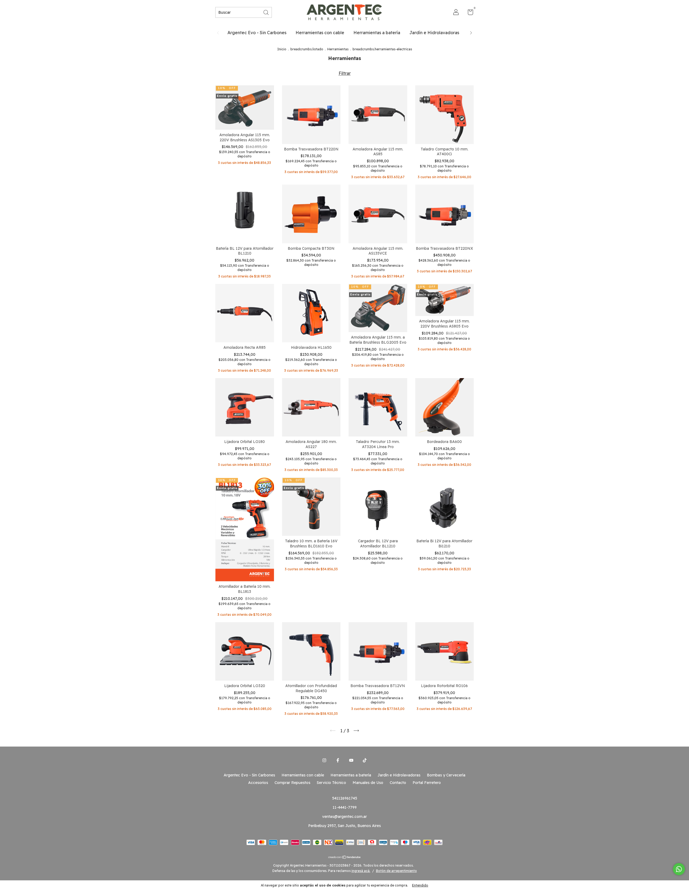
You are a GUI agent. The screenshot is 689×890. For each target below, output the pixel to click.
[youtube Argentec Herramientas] (351, 760)
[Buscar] (266, 12)
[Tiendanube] (344, 857)
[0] (468, 13)
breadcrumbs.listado (306, 49)
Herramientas (338, 49)
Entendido (420, 885)
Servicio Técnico (331, 782)
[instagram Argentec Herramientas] (324, 760)
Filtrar (345, 73)
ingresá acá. (360, 871)
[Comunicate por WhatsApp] (679, 869)
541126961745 (344, 798)
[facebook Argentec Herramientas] (338, 760)
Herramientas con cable (320, 32)
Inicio (281, 49)
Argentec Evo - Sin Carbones (256, 32)
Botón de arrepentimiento (396, 871)
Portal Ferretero (427, 782)
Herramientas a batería (376, 32)
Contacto (398, 782)
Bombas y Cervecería (446, 775)
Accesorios (258, 782)
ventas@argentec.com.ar (344, 816)
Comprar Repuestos (292, 782)
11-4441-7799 (345, 807)
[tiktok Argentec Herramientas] (365, 760)
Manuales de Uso (368, 782)
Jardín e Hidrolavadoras (434, 32)
